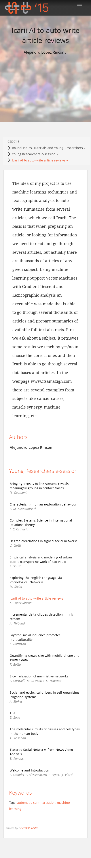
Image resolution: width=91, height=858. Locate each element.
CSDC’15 (13, 130)
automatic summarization (36, 791)
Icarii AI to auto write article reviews (39, 149)
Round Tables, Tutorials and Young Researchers (48, 137)
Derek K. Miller (29, 817)
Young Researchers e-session (34, 143)
